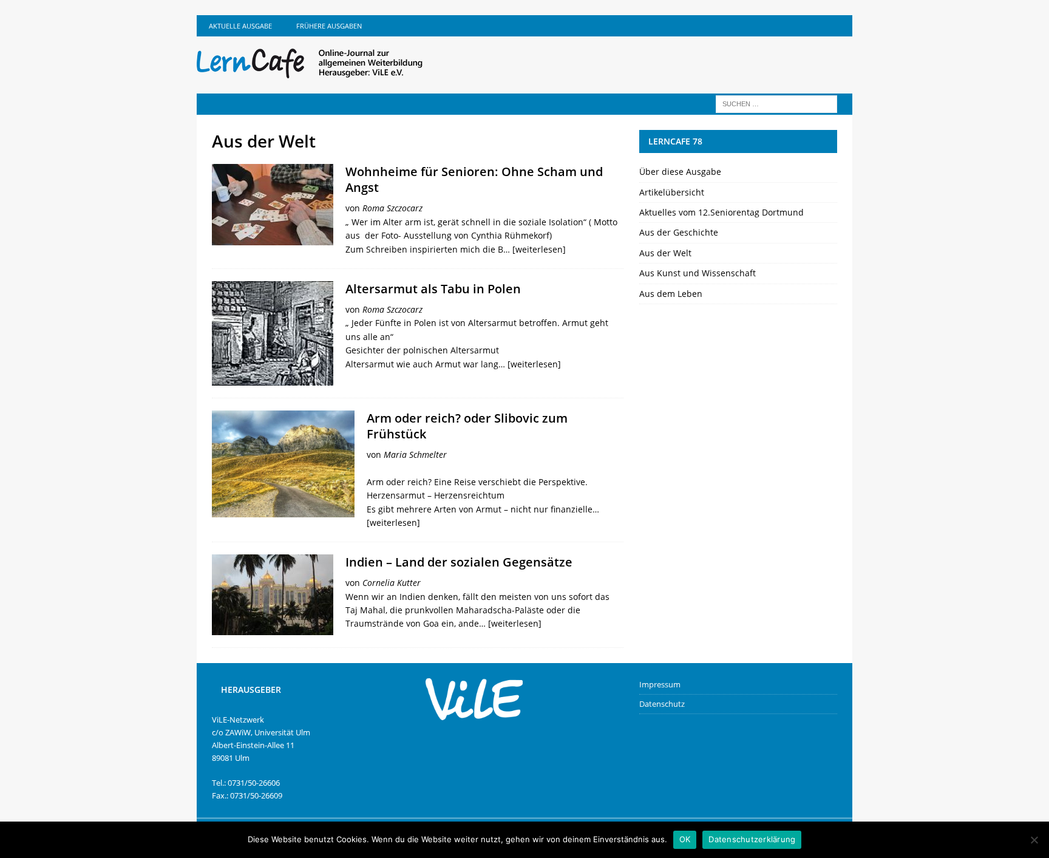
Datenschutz (662, 703)
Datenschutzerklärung (751, 839)
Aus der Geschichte (678, 232)
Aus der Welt (665, 253)
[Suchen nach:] (776, 103)
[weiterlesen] (539, 249)
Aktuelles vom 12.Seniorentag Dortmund (721, 212)
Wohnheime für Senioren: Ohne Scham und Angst (474, 179)
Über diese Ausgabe (680, 171)
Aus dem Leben (670, 293)
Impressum (660, 684)
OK (685, 839)
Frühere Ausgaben (329, 25)
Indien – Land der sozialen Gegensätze (458, 562)
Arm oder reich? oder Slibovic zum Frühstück (467, 426)
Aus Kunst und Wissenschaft (697, 273)
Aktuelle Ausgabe (240, 25)
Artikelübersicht (671, 192)
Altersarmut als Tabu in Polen (433, 289)
